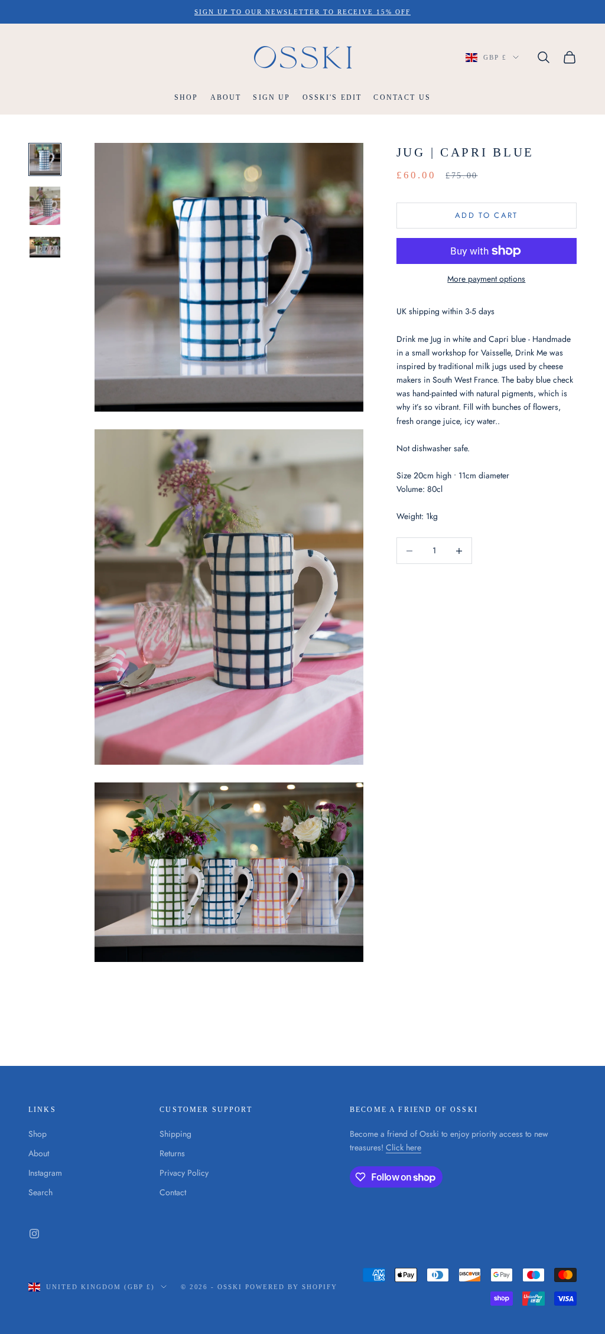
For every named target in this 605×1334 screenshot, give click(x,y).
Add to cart (486, 215)
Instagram (45, 1173)
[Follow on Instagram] (34, 1234)
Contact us (402, 97)
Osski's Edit (332, 97)
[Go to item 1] (44, 159)
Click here (403, 1147)
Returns (172, 1153)
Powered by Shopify (291, 1286)
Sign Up (271, 97)
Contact (173, 1192)
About (226, 97)
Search (40, 1192)
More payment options (486, 279)
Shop (186, 97)
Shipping (175, 1134)
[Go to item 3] (44, 247)
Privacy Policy (184, 1173)
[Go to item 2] (44, 205)
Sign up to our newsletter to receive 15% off (302, 11)
